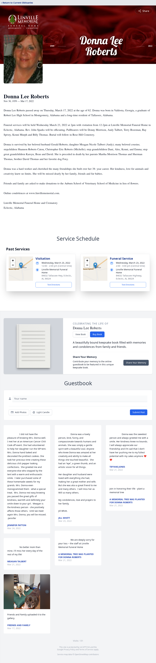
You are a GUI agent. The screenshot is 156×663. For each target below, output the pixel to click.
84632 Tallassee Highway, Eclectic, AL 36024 (129, 277)
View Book (80, 334)
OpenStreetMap (81, 654)
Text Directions (53, 284)
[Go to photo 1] (22, 607)
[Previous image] (7, 591)
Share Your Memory (136, 362)
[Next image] (47, 591)
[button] (21, 265)
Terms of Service (86, 649)
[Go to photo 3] (26, 607)
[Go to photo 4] (27, 607)
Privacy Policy (69, 649)
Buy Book (97, 334)
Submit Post (139, 412)
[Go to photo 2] (24, 607)
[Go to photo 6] (31, 607)
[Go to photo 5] (29, 607)
